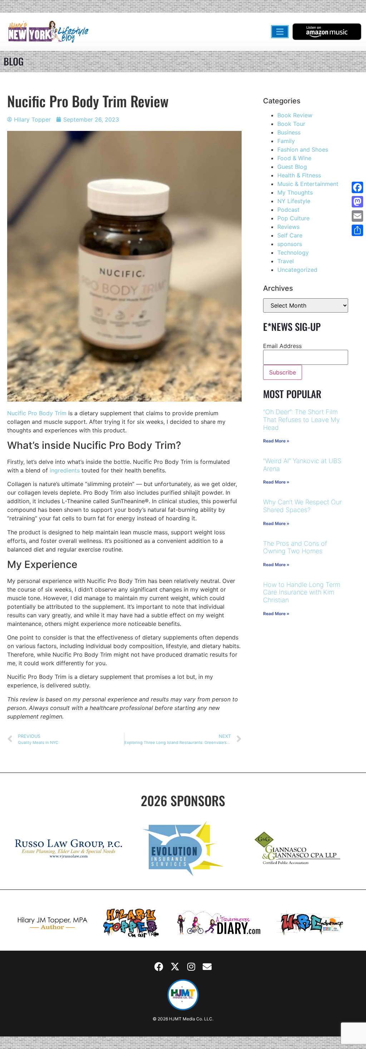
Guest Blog (292, 166)
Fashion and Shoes (302, 149)
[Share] (357, 230)
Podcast (288, 209)
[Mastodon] (357, 202)
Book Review (294, 115)
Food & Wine (294, 158)
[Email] (357, 216)
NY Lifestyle (293, 201)
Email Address (282, 346)
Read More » (276, 440)
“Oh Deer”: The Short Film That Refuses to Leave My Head (301, 419)
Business (289, 132)
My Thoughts (295, 192)
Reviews (288, 226)
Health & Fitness (299, 175)
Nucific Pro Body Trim (36, 413)
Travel (285, 261)
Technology (293, 252)
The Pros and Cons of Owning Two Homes (295, 547)
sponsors (289, 243)
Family (286, 140)
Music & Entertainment (307, 183)
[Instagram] (191, 967)
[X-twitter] (175, 967)
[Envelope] (207, 967)
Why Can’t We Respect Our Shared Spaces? (302, 506)
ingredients (65, 470)
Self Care (289, 235)
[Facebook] (159, 967)
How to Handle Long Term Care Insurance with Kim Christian (301, 592)
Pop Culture (293, 218)
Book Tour (291, 123)
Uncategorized (297, 269)
